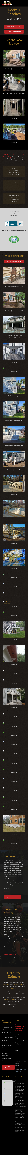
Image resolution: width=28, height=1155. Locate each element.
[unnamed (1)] (3, 368)
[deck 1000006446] (14, 292)
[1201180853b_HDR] (14, 500)
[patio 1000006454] (14, 316)
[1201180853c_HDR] (14, 475)
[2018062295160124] (3, 583)
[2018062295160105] (14, 602)
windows (6, 984)
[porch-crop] (3, 574)
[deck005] (3, 787)
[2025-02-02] (14, 343)
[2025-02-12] (14, 99)
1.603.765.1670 (14, 18)
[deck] (14, 549)
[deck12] (14, 646)
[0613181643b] (14, 621)
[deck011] (3, 732)
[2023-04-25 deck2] (14, 426)
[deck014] (14, 689)
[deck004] (3, 778)
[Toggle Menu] (24, 3)
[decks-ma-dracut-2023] (14, 451)
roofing (20, 984)
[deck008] (3, 741)
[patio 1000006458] (14, 75)
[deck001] (14, 815)
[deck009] (3, 750)
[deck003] (3, 769)
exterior (13, 988)
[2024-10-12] (14, 124)
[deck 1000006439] (14, 267)
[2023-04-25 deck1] (14, 402)
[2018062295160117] (3, 592)
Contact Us (7, 1032)
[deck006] (3, 797)
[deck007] (3, 806)
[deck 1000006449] (14, 50)
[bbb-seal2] (14, 221)
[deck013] (3, 679)
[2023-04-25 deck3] (14, 377)
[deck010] (3, 760)
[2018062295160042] (3, 612)
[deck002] (3, 840)
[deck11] (3, 670)
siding (16, 984)
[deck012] (3, 723)
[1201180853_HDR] (14, 525)
